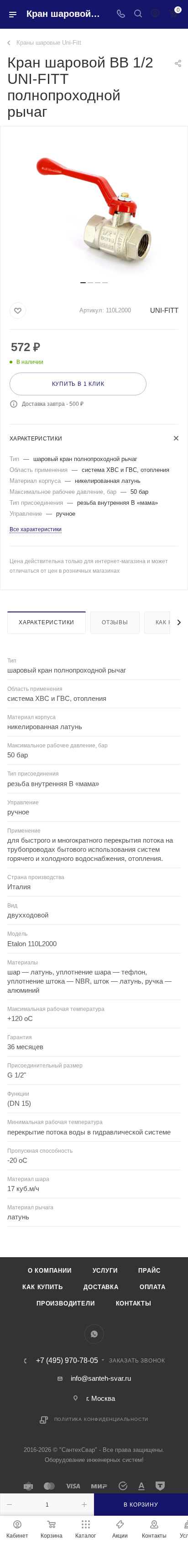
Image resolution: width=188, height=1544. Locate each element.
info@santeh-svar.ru (101, 1378)
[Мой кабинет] (155, 14)
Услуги (105, 1270)
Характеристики (46, 622)
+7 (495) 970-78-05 (67, 1360)
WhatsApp (94, 1334)
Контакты (133, 1303)
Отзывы (115, 622)
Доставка (101, 1287)
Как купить (42, 1287)
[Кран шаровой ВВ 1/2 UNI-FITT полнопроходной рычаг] (94, 207)
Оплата (153, 1287)
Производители (65, 1303)
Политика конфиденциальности (101, 1419)
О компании (50, 1270)
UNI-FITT (164, 310)
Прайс (149, 1270)
